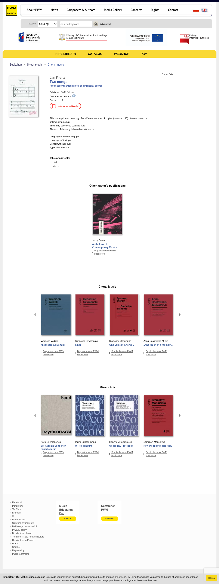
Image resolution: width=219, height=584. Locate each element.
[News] (55, 10)
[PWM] (11, 11)
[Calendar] (137, 10)
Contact (16, 547)
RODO (15, 543)
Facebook (17, 502)
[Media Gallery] (113, 10)
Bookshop (15, 64)
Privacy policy (19, 529)
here (83, 125)
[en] (206, 10)
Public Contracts (20, 553)
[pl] (193, 10)
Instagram (17, 505)
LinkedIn (16, 512)
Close (211, 578)
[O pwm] (33, 10)
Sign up (109, 518)
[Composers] (81, 10)
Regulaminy (18, 550)
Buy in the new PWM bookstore (105, 252)
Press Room (18, 519)
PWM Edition (67, 92)
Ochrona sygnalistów (23, 523)
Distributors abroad (22, 533)
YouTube (16, 509)
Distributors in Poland (23, 540)
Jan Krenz (57, 77)
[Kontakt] (175, 10)
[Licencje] (155, 10)
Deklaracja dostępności (24, 526)
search (95, 23)
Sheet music (35, 64)
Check (68, 518)
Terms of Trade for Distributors (28, 536)
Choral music (56, 64)
